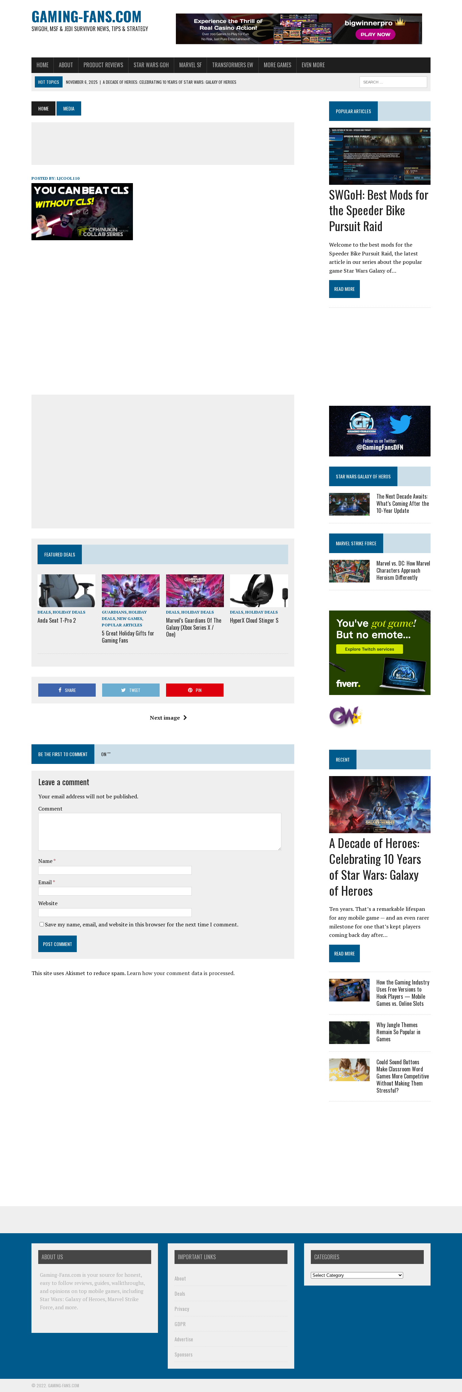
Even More (313, 65)
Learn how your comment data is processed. (181, 973)
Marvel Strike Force (356, 543)
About (66, 65)
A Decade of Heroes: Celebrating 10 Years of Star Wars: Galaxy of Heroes (375, 866)
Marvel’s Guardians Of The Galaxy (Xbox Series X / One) (193, 627)
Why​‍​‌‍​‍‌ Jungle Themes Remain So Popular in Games (398, 1032)
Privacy (182, 1308)
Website (47, 903)
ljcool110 (68, 178)
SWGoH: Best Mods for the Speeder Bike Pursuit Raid (379, 210)
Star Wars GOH (151, 65)
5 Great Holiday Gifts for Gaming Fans (128, 636)
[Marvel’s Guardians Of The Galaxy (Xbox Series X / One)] (195, 602)
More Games (277, 65)
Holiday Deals (69, 612)
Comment (50, 808)
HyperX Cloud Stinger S (254, 620)
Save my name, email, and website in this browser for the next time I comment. (141, 924)
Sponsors (183, 1354)
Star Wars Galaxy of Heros (363, 476)
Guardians (114, 612)
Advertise (184, 1339)
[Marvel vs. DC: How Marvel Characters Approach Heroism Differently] (349, 578)
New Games (129, 618)
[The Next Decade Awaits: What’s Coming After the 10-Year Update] (349, 511)
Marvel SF (190, 65)
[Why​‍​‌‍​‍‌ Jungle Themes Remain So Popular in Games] (349, 1039)
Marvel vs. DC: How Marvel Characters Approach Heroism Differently (403, 570)
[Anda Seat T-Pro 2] (66, 602)
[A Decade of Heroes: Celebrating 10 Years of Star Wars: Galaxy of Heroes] (380, 828)
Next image (165, 717)
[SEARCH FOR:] (393, 81)
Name (45, 861)
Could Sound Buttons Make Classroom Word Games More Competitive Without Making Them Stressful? (402, 1076)
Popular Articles (122, 624)
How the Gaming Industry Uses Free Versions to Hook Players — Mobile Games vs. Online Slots (402, 992)
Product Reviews (103, 65)
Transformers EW (232, 65)
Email (45, 882)
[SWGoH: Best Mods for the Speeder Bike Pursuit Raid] (380, 180)
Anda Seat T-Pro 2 (57, 620)
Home (42, 65)
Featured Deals (59, 554)
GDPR (180, 1323)
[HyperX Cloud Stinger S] (259, 602)
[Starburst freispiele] (346, 725)
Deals (44, 612)
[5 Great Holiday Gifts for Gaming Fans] (131, 602)
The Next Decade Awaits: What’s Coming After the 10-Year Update (402, 503)
